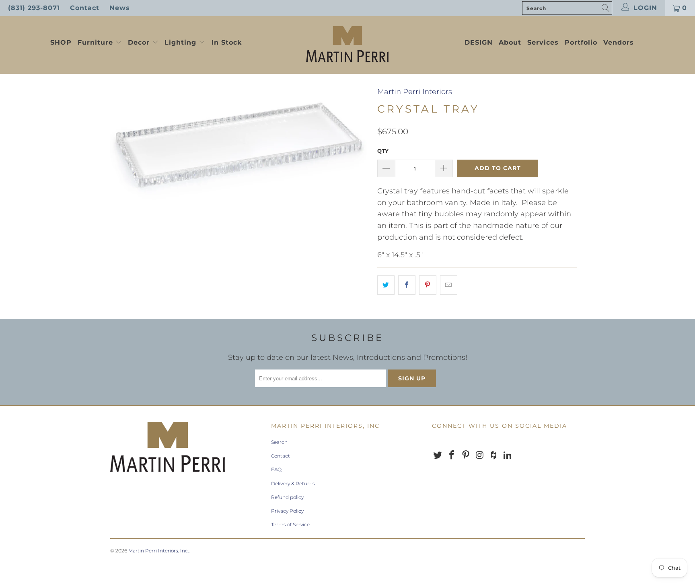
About (510, 42)
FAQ (276, 469)
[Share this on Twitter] (386, 285)
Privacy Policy (287, 511)
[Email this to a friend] (448, 285)
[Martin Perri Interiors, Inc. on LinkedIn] (508, 455)
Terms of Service (290, 524)
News (119, 8)
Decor (140, 42)
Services (543, 42)
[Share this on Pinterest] (427, 285)
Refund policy (287, 497)
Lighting (181, 42)
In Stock (227, 42)
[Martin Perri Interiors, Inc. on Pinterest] (466, 455)
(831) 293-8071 (34, 8)
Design (479, 42)
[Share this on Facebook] (406, 285)
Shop (61, 42)
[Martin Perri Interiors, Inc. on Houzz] (494, 455)
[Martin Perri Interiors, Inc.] (347, 45)
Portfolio (581, 42)
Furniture (95, 42)
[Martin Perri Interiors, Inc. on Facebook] (452, 455)
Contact (84, 8)
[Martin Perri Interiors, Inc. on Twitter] (438, 455)
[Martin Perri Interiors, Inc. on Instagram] (480, 455)
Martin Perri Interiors (414, 91)
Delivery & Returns (293, 483)
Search (279, 442)
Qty (383, 151)
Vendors (618, 42)
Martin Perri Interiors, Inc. (158, 551)
